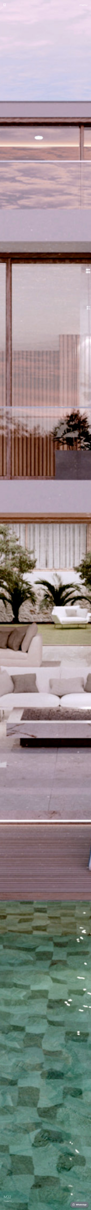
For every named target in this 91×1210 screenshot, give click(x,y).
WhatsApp (81, 1204)
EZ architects (7, 5)
